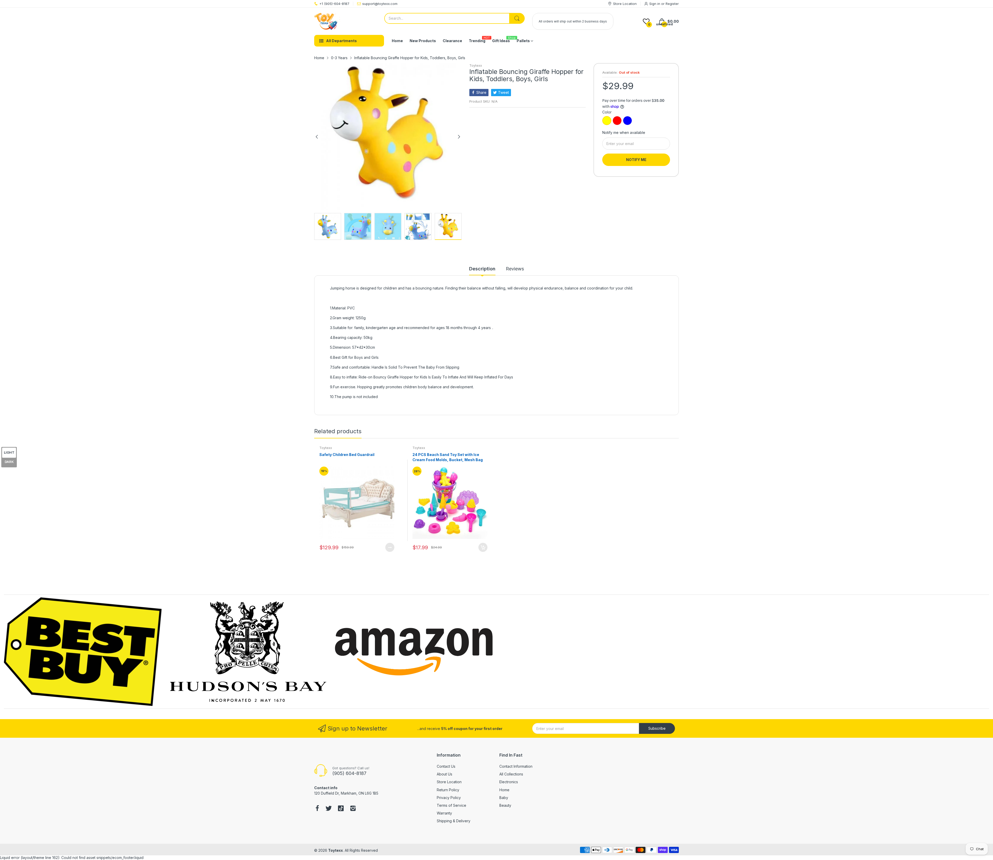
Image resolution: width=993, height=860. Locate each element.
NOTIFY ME (636, 159)
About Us (444, 774)
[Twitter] (329, 808)
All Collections (511, 774)
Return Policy (448, 790)
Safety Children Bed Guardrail (346, 454)
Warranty (444, 813)
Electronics (508, 782)
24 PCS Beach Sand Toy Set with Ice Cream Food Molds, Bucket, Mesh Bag (447, 457)
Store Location (449, 782)
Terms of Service (451, 805)
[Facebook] (317, 808)
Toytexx (475, 65)
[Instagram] (353, 808)
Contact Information (515, 766)
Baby (503, 797)
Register (672, 4)
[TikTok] (341, 808)
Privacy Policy (449, 797)
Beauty (505, 805)
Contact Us (446, 766)
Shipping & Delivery (453, 821)
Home (504, 790)
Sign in (655, 4)
